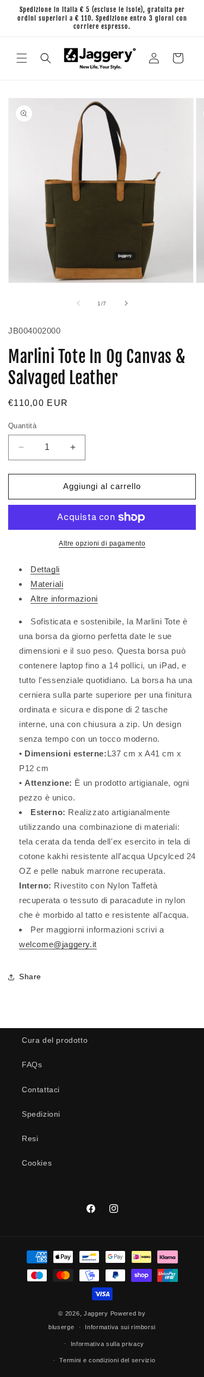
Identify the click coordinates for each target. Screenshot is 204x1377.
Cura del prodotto (55, 1040)
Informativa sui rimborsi (120, 1327)
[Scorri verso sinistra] (78, 303)
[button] (22, 58)
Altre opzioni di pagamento (102, 543)
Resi (30, 1138)
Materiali (46, 584)
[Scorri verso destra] (126, 303)
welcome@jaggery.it (58, 944)
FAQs (32, 1064)
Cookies (37, 1163)
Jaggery (96, 1313)
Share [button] (30, 976)
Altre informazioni (64, 598)
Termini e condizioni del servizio (107, 1360)
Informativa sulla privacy (108, 1344)
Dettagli (45, 569)
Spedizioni (41, 1114)
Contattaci (41, 1089)
